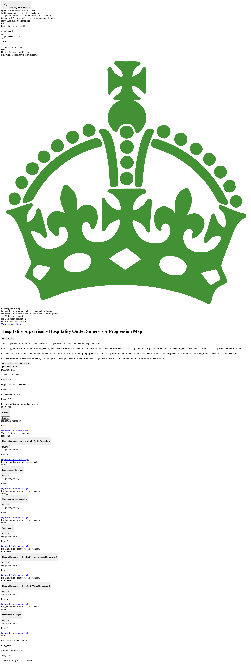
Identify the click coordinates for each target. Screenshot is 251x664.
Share (7, 338)
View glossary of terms (11, 324)
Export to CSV (10, 367)
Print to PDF (22, 364)
